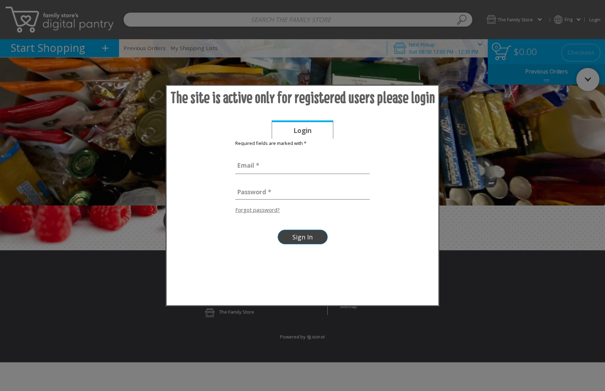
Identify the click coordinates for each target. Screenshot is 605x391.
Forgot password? (257, 209)
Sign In (302, 237)
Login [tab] (313, 132)
